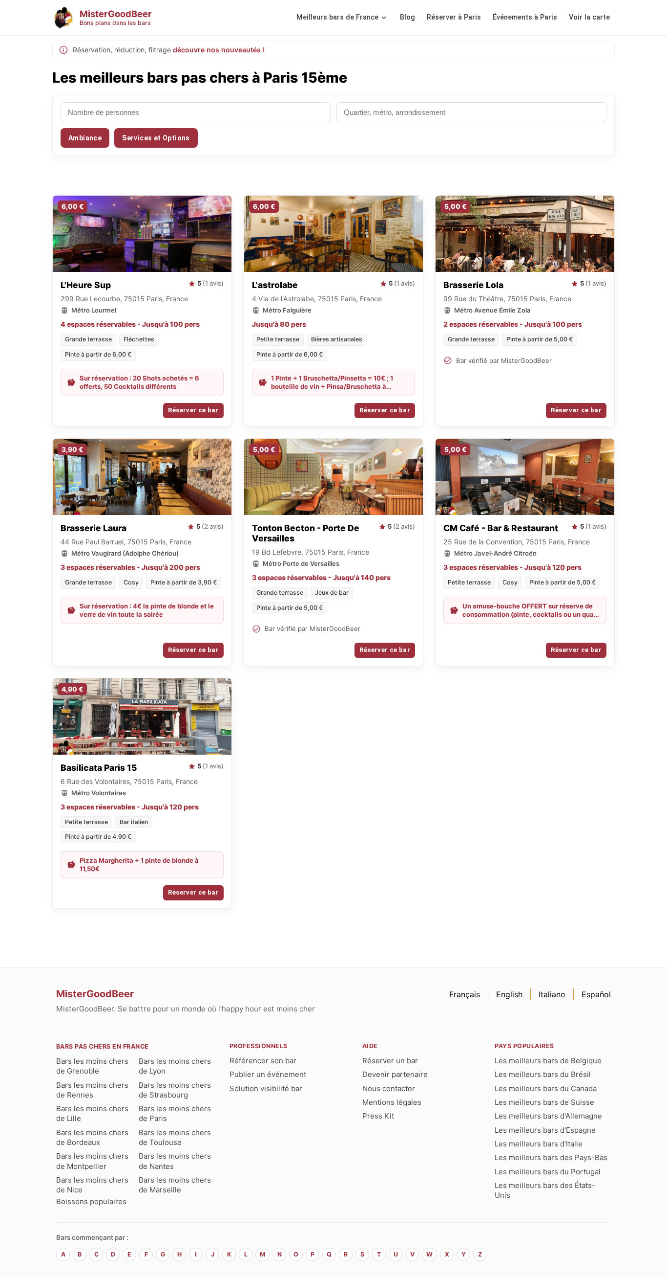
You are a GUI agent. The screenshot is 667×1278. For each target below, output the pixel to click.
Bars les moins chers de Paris (175, 1113)
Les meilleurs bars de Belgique (548, 1060)
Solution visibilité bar (265, 1088)
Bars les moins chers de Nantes (175, 1160)
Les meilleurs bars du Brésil (543, 1074)
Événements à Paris (525, 17)
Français (464, 994)
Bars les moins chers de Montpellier (92, 1160)
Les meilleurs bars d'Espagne (545, 1130)
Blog (407, 17)
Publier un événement (267, 1074)
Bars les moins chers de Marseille (175, 1184)
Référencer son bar (262, 1060)
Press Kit (378, 1116)
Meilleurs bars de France (337, 17)
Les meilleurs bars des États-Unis (545, 1190)
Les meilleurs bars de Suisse (544, 1102)
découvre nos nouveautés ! (219, 49)
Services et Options (156, 138)
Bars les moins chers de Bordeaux (92, 1137)
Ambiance (85, 138)
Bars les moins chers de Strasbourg (175, 1089)
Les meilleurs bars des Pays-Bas (551, 1157)
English (509, 994)
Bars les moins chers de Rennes (92, 1089)
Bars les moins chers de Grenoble (92, 1066)
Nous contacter (388, 1088)
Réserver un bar (390, 1060)
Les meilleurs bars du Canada (546, 1088)
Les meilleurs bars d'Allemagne (548, 1116)
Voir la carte (589, 17)
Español (596, 994)
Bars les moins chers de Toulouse (175, 1137)
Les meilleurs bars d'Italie (539, 1143)
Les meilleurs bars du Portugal (548, 1171)
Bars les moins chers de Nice (92, 1184)
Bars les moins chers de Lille (92, 1113)
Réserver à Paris (454, 17)
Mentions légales (391, 1102)
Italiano (552, 994)
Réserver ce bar (193, 410)
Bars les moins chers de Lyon (175, 1066)
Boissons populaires (91, 1201)
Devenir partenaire (395, 1074)
